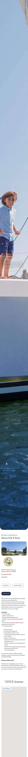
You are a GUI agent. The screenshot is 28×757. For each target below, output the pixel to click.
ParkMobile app (13, 663)
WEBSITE (6, 585)
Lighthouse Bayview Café (16, 622)
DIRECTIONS (18, 585)
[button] (13, 554)
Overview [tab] (6, 593)
